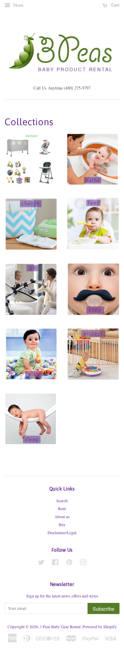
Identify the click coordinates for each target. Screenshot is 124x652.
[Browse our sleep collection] (31, 425)
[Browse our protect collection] (93, 360)
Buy (62, 524)
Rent (62, 508)
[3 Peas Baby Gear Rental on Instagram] (83, 563)
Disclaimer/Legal (62, 532)
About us (62, 516)
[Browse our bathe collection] (93, 164)
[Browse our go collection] (31, 295)
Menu (17, 5)
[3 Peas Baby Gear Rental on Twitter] (41, 563)
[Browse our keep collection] (93, 295)
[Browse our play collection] (31, 360)
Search (62, 500)
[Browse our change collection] (31, 229)
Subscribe (103, 608)
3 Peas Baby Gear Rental (60, 626)
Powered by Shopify (99, 626)
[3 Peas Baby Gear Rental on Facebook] (55, 563)
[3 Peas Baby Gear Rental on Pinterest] (69, 563)
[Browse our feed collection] (93, 229)
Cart (114, 5)
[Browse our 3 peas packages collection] (31, 164)
